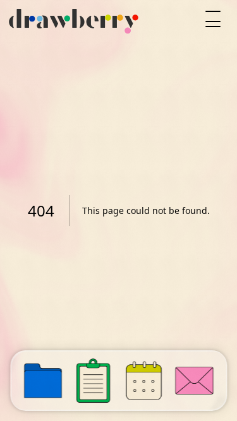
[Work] (43, 380)
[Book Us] (144, 380)
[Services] (93, 380)
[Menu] (213, 19)
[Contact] (194, 380)
